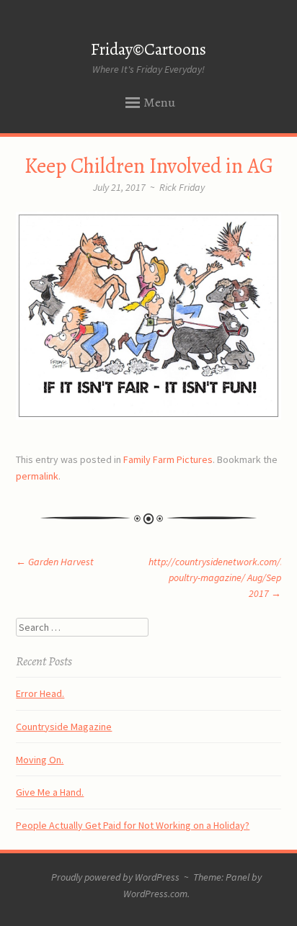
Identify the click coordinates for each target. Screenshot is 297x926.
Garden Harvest (55, 561)
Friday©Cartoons (148, 49)
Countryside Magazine (64, 726)
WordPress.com (155, 893)
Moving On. (39, 759)
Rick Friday (182, 187)
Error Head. (40, 693)
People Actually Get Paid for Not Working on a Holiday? (132, 825)
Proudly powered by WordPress (115, 877)
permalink (37, 475)
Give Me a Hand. (50, 792)
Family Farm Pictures (168, 459)
